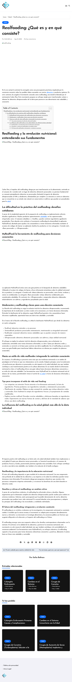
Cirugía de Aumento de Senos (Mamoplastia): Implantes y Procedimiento (51, 647)
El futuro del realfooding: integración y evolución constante (26, 128)
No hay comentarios (30, 39)
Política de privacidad (11, 665)
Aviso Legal (7, 669)
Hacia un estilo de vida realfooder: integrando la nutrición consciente (28, 119)
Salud (5, 22)
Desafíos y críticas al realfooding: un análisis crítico (24, 126)
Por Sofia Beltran (7, 39)
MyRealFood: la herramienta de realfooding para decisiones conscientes (28, 115)
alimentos (50, 92)
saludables (43, 216)
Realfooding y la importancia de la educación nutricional (25, 124)
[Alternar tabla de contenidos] (49, 108)
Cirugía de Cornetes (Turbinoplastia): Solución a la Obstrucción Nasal (16, 647)
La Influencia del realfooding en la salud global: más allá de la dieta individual (30, 122)
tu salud (42, 374)
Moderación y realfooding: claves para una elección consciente (26, 117)
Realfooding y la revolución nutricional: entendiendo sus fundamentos (27, 111)
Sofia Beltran (38, 557)
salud (9, 201)
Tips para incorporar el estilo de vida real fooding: (24, 120)
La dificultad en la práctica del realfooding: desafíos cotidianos (26, 113)
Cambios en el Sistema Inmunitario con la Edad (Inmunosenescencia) (49, 623)
